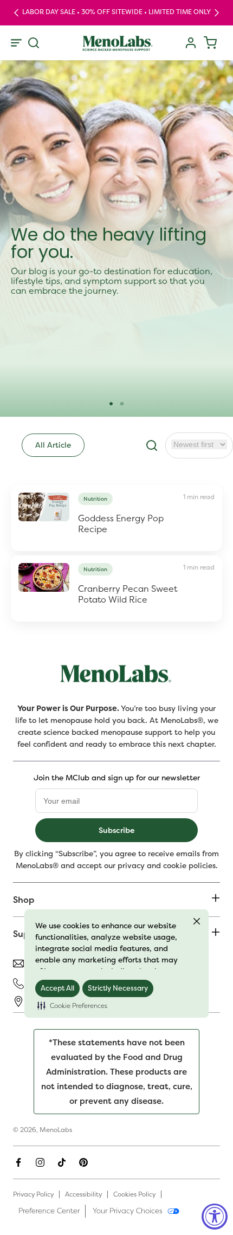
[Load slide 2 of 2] (121, 403)
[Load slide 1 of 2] (111, 403)
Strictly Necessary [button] (118, 988)
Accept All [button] (57, 988)
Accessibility (83, 1194)
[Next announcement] (216, 12)
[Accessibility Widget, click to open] (215, 1217)
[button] (72, 1005)
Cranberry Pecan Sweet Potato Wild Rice (127, 594)
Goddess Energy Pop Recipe (121, 523)
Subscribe (116, 830)
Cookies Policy (134, 1194)
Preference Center (49, 1210)
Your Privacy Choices (128, 1210)
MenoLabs (56, 1130)
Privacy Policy (33, 1194)
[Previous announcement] (16, 12)
